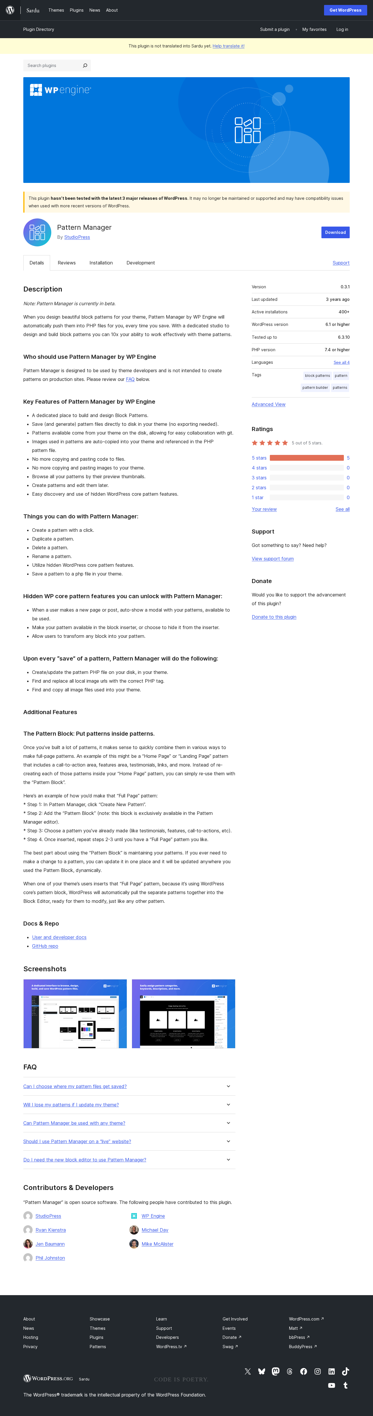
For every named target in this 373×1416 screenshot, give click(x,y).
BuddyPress (303, 1346)
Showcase (100, 1318)
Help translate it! (228, 45)
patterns (340, 387)
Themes (97, 1328)
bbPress (299, 1337)
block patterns (317, 375)
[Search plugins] (85, 65)
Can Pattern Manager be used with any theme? (74, 1123)
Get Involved (235, 1318)
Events (229, 1328)
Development (140, 263)
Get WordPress (346, 10)
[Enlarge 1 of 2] (119, 987)
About (29, 1318)
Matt (296, 1328)
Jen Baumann (50, 1244)
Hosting (30, 1337)
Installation (101, 263)
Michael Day (155, 1230)
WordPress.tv (171, 1346)
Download (335, 232)
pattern (341, 375)
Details (36, 263)
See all (343, 509)
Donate (232, 1337)
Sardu (84, 1379)
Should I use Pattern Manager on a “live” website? (77, 1141)
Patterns (98, 1346)
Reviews (67, 263)
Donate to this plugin (274, 617)
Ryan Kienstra (51, 1230)
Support (341, 263)
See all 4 (342, 362)
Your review (264, 509)
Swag (230, 1346)
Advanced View (269, 404)
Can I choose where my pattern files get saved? (75, 1086)
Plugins (96, 1337)
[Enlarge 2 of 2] (228, 987)
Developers (167, 1337)
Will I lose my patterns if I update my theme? (71, 1105)
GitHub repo (45, 946)
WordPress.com (306, 1318)
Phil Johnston (50, 1258)
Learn (161, 1318)
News (28, 1328)
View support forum (273, 559)
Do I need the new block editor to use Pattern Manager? (84, 1160)
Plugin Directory (38, 29)
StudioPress (77, 237)
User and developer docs (59, 937)
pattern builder (315, 387)
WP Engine (153, 1216)
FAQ (130, 379)
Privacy (30, 1346)
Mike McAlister (157, 1244)
